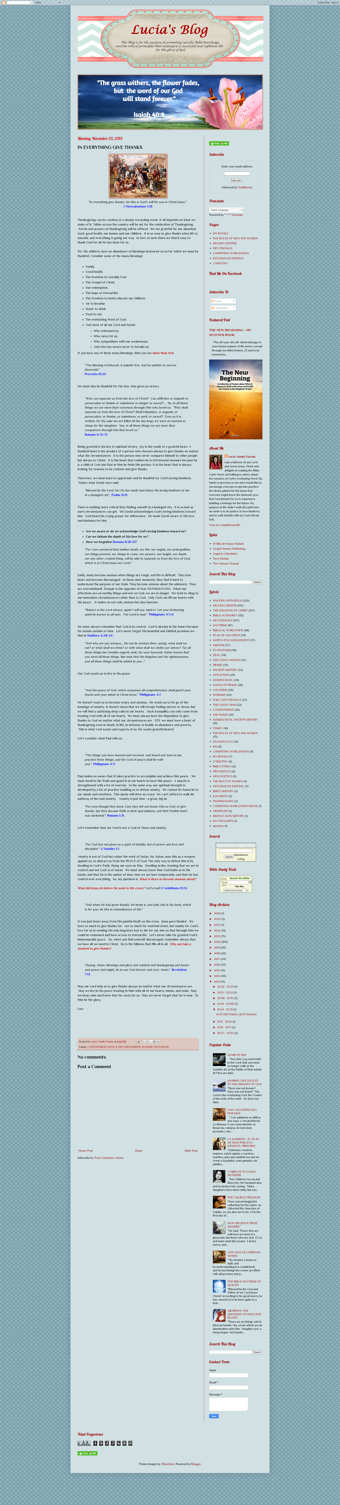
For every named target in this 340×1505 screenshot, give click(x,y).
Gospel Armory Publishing (229, 548)
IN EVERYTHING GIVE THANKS (236, 1014)
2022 (217, 930)
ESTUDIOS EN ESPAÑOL (228, 258)
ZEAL (216, 655)
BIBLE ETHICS (222, 766)
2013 (217, 981)
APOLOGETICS (222, 776)
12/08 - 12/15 (225, 998)
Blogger (196, 1464)
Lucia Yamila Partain (241, 456)
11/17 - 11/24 (225, 1021)
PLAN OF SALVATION (226, 635)
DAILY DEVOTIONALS (227, 700)
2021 (217, 936)
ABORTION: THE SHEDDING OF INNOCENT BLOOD (244, 1314)
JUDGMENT (220, 796)
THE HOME (220, 714)
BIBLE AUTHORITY (225, 615)
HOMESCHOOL (223, 680)
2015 (217, 970)
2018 (217, 953)
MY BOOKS (220, 233)
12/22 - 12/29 (225, 986)
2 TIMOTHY (220, 263)
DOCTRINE (220, 625)
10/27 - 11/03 (225, 1033)
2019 (217, 947)
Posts (217, 301)
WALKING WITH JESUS (155, 1046)
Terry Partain (221, 558)
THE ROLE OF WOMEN (228, 781)
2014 (217, 976)
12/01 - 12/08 (225, 1003)
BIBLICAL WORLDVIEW (228, 630)
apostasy (218, 826)
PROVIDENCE (222, 771)
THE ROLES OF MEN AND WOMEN (235, 238)
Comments (221, 308)
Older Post (191, 1150)
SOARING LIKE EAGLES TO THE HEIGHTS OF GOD (245, 1082)
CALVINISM (220, 690)
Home (138, 1150)
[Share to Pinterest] (158, 1042)
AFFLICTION (221, 675)
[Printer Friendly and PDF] (219, 144)
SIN (215, 746)
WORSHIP (219, 695)
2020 (217, 942)
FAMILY (218, 728)
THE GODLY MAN (224, 704)
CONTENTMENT (97, 1046)
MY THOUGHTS (223, 821)
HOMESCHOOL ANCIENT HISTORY (235, 719)
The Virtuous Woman (226, 563)
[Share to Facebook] (154, 1042)
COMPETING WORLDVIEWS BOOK (235, 806)
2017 (217, 959)
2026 (217, 913)
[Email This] (144, 1042)
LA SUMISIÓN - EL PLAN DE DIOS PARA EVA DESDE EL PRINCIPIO (243, 1142)
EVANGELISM (222, 650)
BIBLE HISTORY (223, 791)
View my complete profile (224, 525)
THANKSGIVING (223, 801)
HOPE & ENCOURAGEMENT (124, 1046)
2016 (217, 964)
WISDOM (218, 645)
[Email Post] (137, 1041)
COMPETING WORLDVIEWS (231, 253)
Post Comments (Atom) (108, 1157)
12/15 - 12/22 (225, 992)
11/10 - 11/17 (224, 1027)
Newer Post (85, 1150)
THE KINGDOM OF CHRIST (230, 610)
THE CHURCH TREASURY (244, 1197)
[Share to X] (151, 1042)
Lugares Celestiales (225, 553)
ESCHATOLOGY (223, 741)
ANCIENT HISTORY (225, 670)
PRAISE (217, 665)
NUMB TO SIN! (237, 1055)
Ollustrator (167, 1464)
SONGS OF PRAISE (225, 685)
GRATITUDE (220, 811)
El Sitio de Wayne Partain (228, 543)
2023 (217, 925)
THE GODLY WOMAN (226, 660)
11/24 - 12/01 (225, 1009)
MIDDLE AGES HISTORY (228, 816)
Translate (237, 214)
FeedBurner (245, 187)
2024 (217, 919)
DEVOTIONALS (222, 248)
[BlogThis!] (147, 1042)
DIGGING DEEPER (224, 243)
